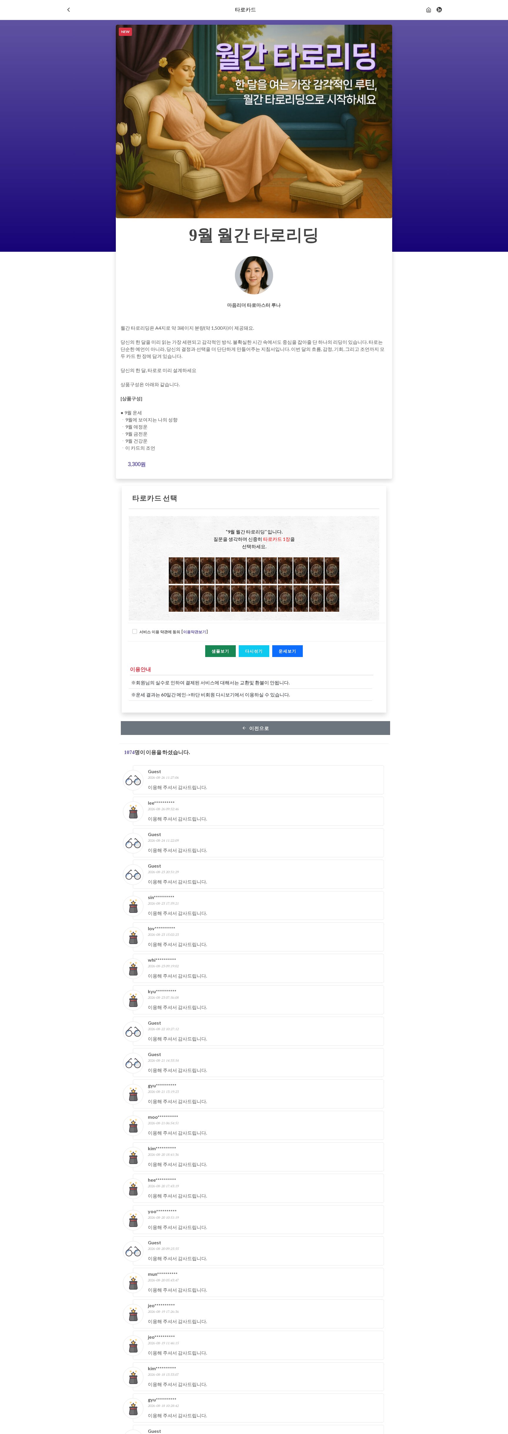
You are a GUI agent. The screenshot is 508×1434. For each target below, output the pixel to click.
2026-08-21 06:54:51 (163, 1123)
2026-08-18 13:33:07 (163, 1374)
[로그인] (439, 10)
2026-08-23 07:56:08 (163, 997)
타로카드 (245, 10)
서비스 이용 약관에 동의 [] (173, 632)
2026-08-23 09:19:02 (163, 966)
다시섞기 (254, 650)
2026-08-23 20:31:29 (163, 872)
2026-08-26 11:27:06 (163, 777)
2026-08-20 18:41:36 (163, 1154)
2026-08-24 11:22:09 (163, 840)
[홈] (429, 10)
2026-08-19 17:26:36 (163, 1311)
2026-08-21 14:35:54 (163, 1060)
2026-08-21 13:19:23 (163, 1091)
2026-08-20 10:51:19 (163, 1217)
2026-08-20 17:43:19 (163, 1186)
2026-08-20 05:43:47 (163, 1280)
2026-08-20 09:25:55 (163, 1248)
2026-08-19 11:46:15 (163, 1343)
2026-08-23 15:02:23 (163, 934)
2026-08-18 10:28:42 (163, 1405)
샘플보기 (220, 650)
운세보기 (287, 650)
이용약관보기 (194, 632)
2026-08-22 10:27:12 (163, 1029)
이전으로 (258, 728)
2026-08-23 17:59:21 (163, 903)
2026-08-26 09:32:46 (163, 809)
